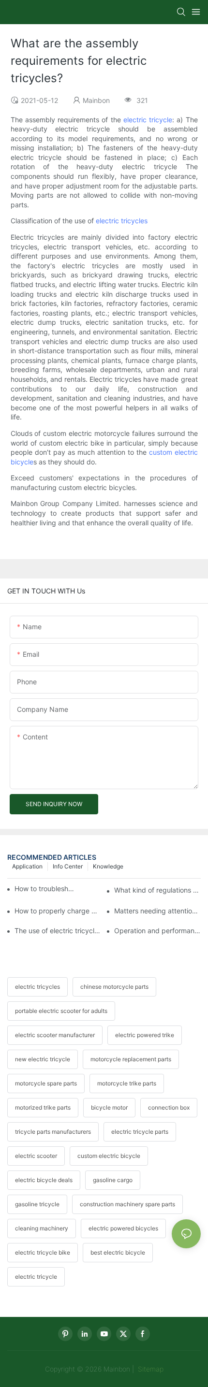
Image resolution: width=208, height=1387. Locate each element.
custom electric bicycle (108, 1155)
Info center (68, 866)
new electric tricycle (42, 1059)
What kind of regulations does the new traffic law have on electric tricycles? (157, 890)
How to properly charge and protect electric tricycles (58, 911)
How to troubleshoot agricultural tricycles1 (46, 888)
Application (27, 866)
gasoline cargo (113, 1180)
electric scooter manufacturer (55, 1035)
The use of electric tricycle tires (58, 930)
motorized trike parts (43, 1107)
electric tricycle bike (42, 1252)
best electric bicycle (117, 1252)
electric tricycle (147, 120)
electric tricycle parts (139, 1131)
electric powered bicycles (123, 1228)
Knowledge (108, 866)
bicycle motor (109, 1107)
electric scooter (36, 1155)
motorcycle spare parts (46, 1083)
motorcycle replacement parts (130, 1059)
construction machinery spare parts (127, 1204)
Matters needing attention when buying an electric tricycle (157, 911)
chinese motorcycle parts (114, 986)
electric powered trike (144, 1035)
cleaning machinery (41, 1228)
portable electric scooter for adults (61, 1010)
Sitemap (149, 1369)
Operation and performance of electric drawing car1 (157, 930)
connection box (169, 1107)
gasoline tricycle (37, 1204)
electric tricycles (122, 221)
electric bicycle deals (44, 1180)
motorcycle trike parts (126, 1083)
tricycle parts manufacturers (53, 1131)
